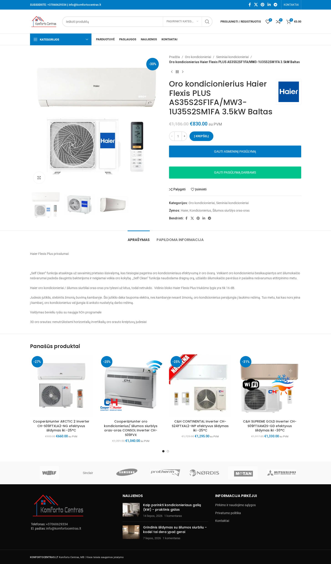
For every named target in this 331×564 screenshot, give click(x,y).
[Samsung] (126, 472)
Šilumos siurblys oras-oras (231, 210)
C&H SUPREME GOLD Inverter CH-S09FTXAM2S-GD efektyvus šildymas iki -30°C (269, 426)
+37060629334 (56, 4)
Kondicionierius (200, 210)
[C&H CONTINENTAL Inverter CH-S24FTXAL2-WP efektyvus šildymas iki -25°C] (200, 385)
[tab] (139, 237)
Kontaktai (222, 521)
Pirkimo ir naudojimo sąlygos (235, 505)
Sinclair (88, 473)
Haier (184, 210)
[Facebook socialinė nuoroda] (250, 4)
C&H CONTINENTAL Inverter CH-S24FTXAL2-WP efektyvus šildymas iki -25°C (200, 426)
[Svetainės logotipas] (44, 21)
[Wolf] (49, 472)
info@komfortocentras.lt (85, 4)
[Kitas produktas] (182, 72)
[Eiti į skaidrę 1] (163, 451)
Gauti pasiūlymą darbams (235, 172)
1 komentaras (173, 516)
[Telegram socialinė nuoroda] (275, 4)
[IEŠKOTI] (207, 21)
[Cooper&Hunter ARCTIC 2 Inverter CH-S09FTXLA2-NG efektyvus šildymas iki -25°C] (61, 385)
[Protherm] (165, 472)
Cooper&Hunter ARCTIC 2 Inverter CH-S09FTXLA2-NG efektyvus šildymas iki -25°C (61, 426)
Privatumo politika (228, 513)
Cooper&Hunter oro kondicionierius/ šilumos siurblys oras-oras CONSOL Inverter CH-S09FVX (130, 428)
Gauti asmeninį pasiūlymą (235, 151)
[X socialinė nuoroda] (256, 4)
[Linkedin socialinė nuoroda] (269, 4)
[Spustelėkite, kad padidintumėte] (39, 177)
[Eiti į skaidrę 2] (168, 451)
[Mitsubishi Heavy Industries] (281, 472)
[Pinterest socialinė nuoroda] (262, 4)
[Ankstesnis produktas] (171, 72)
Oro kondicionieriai (198, 57)
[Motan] (243, 472)
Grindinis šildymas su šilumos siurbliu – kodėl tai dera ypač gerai (175, 529)
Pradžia (174, 57)
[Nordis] (204, 472)
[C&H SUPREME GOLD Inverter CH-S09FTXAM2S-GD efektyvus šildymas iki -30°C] (269, 385)
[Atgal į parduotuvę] (177, 72)
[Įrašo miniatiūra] (131, 510)
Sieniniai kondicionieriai (232, 57)
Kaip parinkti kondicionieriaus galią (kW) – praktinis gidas (172, 507)
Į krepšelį (201, 136)
